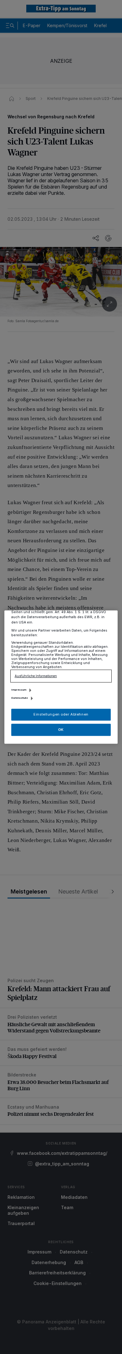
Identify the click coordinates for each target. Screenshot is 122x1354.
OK (61, 729)
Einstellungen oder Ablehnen (60, 714)
